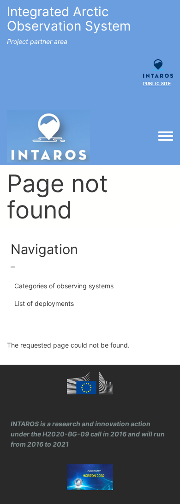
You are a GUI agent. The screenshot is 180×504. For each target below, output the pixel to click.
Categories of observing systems (64, 286)
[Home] (48, 136)
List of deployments (44, 303)
